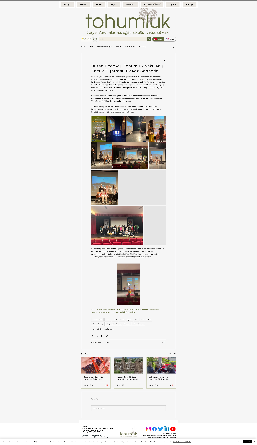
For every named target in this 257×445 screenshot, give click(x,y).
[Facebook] (155, 429)
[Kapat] (254, 441)
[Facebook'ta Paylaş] (92, 336)
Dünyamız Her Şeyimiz (114, 324)
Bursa (122, 320)
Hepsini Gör (172, 353)
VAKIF (91, 47)
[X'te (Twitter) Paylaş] (97, 336)
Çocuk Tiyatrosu (139, 324)
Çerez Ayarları (236, 442)
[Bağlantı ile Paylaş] (107, 336)
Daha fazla (142, 47)
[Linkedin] (167, 429)
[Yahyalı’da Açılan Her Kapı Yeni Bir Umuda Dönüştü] (161, 365)
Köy (136, 320)
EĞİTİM (118, 47)
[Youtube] (173, 429)
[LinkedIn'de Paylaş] (102, 336)
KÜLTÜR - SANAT (130, 47)
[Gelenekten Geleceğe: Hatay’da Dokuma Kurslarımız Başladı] (95, 365)
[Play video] (128, 284)
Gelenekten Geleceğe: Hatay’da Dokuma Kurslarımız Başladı (93, 378)
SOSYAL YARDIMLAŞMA (104, 47)
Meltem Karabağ (98, 324)
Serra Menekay (146, 320)
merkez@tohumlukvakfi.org (98, 437)
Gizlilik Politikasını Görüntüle (182, 442)
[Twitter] (161, 429)
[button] (83, 4)
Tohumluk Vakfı (97, 320)
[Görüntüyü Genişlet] (98, 129)
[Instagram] (148, 429)
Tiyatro (129, 320)
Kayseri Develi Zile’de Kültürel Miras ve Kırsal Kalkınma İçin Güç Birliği (127, 378)
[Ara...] (149, 39)
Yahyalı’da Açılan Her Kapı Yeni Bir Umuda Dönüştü (159, 378)
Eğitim (108, 320)
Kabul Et (247, 442)
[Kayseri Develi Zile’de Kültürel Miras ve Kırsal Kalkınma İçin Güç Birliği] (128, 365)
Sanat (115, 320)
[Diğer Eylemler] (164, 60)
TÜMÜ (83, 47)
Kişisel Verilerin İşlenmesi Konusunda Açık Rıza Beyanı (160, 437)
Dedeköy (127, 324)
